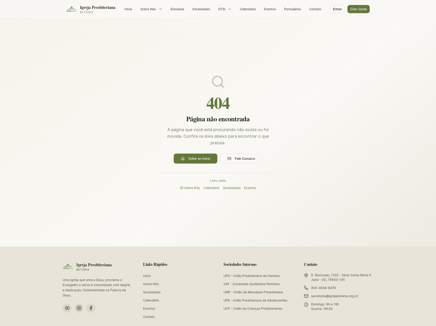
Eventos (270, 9)
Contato (315, 9)
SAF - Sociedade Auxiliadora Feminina (251, 284)
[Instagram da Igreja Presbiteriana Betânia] (79, 308)
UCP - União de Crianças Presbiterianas (252, 308)
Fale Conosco (245, 158)
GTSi (221, 9)
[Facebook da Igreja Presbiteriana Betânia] (90, 308)
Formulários (292, 9)
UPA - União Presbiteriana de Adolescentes (255, 300)
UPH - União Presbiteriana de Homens (251, 276)
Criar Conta (358, 9)
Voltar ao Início (199, 158)
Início (128, 9)
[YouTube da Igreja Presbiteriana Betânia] (67, 308)
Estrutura (177, 9)
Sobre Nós (148, 9)
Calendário (248, 9)
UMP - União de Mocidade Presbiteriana (253, 292)
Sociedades (201, 9)
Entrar (337, 9)
